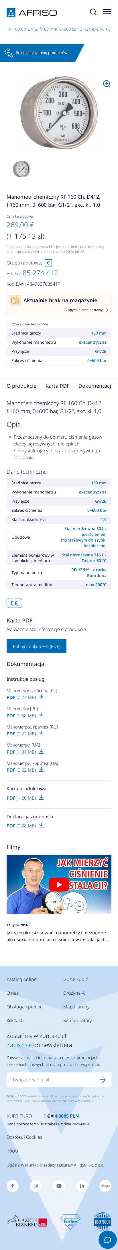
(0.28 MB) (22, 826)
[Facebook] (13, 1186)
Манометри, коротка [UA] (32, 763)
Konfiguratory (77, 1020)
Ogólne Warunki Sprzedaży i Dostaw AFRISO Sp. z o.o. (55, 1165)
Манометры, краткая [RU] (32, 727)
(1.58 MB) (22, 715)
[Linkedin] (82, 1186)
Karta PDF (57, 385)
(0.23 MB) (22, 697)
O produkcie (21, 385)
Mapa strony (76, 1007)
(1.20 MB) (22, 798)
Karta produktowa (26, 788)
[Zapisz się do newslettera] (102, 1079)
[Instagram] (36, 1186)
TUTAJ (10, 1096)
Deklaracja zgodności (30, 816)
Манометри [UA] (23, 745)
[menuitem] (59, 113)
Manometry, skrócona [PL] (32, 690)
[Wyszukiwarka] (93, 13)
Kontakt (14, 1020)
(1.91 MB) (22, 752)
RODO (12, 1151)
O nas (13, 993)
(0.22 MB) (22, 734)
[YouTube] (59, 1186)
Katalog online (22, 979)
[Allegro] (105, 1186)
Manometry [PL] (22, 708)
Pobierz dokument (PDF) (36, 646)
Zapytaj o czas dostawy (84, 310)
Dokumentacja (96, 385)
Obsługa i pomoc (24, 1007)
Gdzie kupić (75, 979)
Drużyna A (74, 993)
